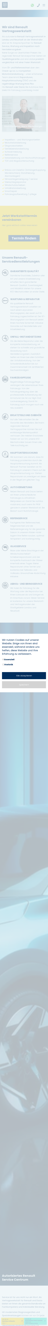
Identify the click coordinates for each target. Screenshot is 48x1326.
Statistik (8, 664)
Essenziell (9, 659)
